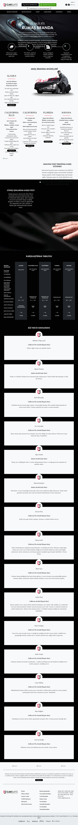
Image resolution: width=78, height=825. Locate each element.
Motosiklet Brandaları (45, 804)
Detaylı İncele (11, 105)
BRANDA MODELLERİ (12, 12)
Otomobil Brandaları (45, 809)
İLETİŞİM (69, 12)
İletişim (23, 791)
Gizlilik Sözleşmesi (26, 799)
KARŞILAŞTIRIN (47, 12)
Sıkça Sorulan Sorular (26, 804)
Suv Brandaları (43, 807)
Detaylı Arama (43, 799)
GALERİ (37, 12)
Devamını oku (39, 780)
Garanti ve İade (25, 796)
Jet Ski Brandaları (44, 796)
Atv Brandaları (43, 801)
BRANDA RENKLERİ (26, 12)
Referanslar (24, 801)
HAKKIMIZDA (59, 12)
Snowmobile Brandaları (45, 794)
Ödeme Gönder (25, 794)
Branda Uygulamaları (45, 791)
